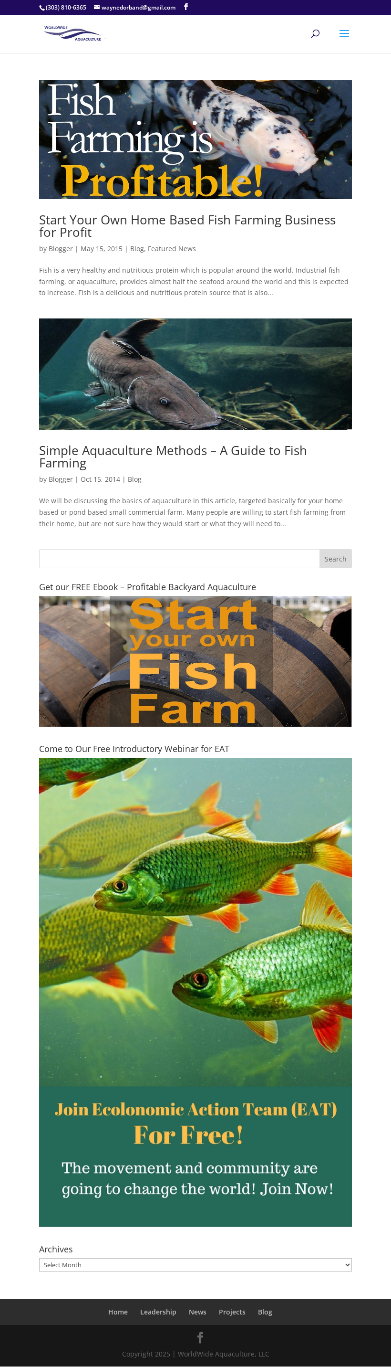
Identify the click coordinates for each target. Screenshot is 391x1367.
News (197, 1311)
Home (118, 1311)
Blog (137, 248)
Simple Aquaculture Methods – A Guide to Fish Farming (173, 456)
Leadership (158, 1311)
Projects (232, 1311)
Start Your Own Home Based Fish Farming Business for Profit (187, 226)
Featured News (172, 248)
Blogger (61, 248)
